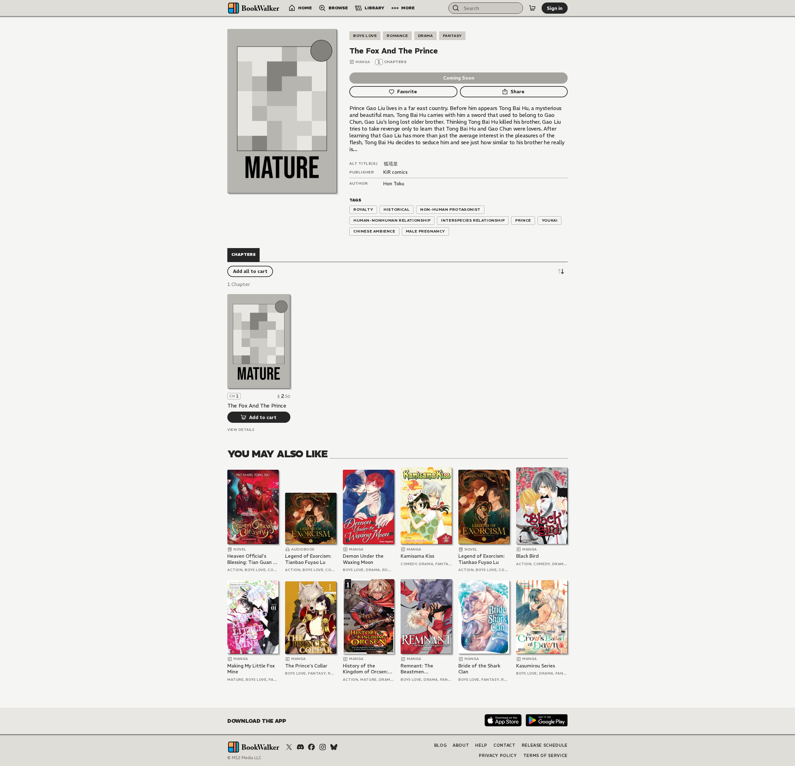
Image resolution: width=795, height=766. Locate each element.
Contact (504, 745)
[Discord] (300, 747)
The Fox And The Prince (256, 405)
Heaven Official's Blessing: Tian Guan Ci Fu (252, 559)
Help (481, 745)
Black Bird (527, 556)
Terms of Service (545, 756)
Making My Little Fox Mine (251, 669)
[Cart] (532, 8)
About (461, 745)
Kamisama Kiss (417, 556)
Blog (440, 745)
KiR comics (395, 172)
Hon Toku (393, 184)
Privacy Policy (498, 756)
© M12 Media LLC (244, 758)
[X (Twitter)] (289, 747)
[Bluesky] (334, 747)
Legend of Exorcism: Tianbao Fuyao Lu (308, 559)
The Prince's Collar (306, 666)
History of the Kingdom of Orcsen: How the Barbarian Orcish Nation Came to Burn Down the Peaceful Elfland (365, 669)
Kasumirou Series (535, 666)
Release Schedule (545, 745)
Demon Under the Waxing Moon (363, 559)
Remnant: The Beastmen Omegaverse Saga (421, 669)
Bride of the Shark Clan (479, 669)
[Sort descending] (561, 271)
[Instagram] (322, 747)
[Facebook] (311, 747)
